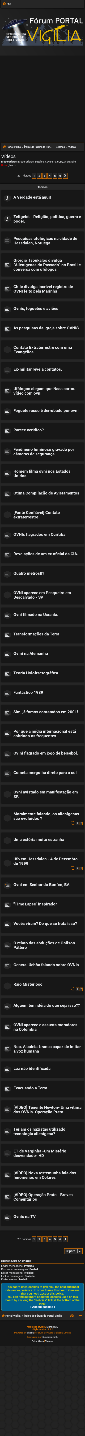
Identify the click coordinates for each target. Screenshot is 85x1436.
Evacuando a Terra (30, 1088)
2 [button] (39, 175)
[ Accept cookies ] (42, 1307)
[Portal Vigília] (42, 32)
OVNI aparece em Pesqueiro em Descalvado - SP (42, 595)
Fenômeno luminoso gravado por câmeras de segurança (43, 451)
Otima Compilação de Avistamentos (46, 493)
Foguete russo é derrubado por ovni (46, 410)
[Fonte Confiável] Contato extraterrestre (36, 514)
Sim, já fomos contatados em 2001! (45, 712)
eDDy (60, 161)
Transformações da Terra (36, 634)
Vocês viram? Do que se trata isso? (45, 923)
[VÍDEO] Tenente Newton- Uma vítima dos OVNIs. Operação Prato (47, 1109)
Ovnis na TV (24, 1216)
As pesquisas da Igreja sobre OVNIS (46, 328)
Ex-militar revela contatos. (37, 369)
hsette (13, 165)
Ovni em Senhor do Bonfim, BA (41, 884)
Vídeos (8, 156)
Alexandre (70, 161)
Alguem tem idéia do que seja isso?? (46, 1005)
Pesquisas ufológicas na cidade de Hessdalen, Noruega (45, 240)
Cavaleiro (50, 161)
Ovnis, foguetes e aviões (35, 308)
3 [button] (44, 175)
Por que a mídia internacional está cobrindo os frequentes (44, 733)
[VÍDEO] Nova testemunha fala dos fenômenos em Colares (44, 1175)
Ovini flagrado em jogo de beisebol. (45, 753)
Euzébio (39, 161)
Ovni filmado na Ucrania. (35, 614)
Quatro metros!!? (28, 573)
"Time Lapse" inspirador (35, 904)
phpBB (30, 1332)
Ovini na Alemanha (30, 653)
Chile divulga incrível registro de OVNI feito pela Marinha (43, 289)
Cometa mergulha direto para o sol (45, 772)
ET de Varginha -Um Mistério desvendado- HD (39, 1153)
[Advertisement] (42, 97)
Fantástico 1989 (28, 692)
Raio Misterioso (27, 984)
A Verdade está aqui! (32, 197)
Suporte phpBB (50, 1337)
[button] (65, 176)
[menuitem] (6, 4)
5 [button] (55, 175)
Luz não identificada (32, 1068)
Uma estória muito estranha (38, 839)
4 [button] (50, 175)
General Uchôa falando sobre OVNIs (46, 965)
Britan (4, 165)
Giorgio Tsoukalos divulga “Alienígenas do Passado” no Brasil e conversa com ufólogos (47, 265)
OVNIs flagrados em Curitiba (39, 534)
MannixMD (52, 1326)
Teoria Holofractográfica (35, 673)
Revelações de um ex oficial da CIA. (45, 554)
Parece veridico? (28, 430)
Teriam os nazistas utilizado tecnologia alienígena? (39, 1131)
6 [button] (60, 175)
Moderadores (26, 161)
